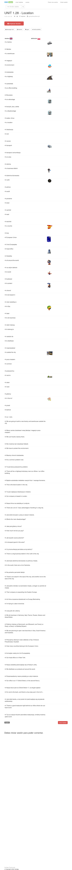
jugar (27, 29)
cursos (27, 2)
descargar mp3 (10, 29)
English (7, 722)
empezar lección (15, 23)
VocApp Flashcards (9, 867)
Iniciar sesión (64, 2)
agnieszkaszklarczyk (34, 16)
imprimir (20, 29)
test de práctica (37, 29)
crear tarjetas (19, 2)
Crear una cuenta (53, 2)
